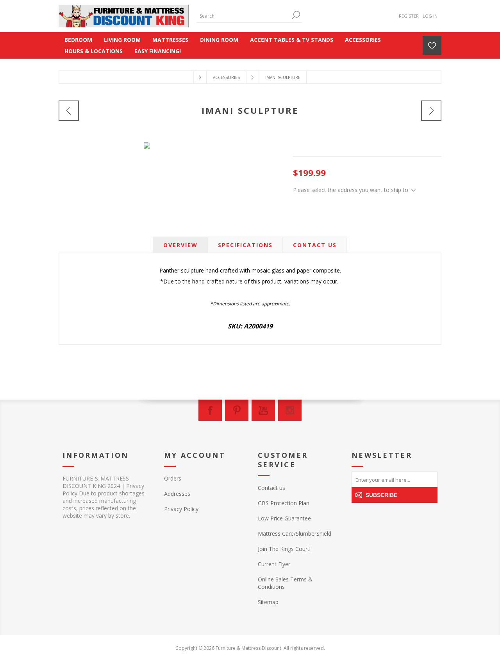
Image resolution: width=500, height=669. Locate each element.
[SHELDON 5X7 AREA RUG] (431, 110)
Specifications (245, 245)
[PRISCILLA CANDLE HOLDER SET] (69, 110)
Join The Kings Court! (284, 548)
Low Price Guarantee (284, 518)
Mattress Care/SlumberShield (294, 533)
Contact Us (315, 245)
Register (409, 16)
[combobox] (243, 15)
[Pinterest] (236, 410)
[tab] (180, 245)
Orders (172, 478)
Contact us (271, 487)
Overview (180, 245)
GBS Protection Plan (283, 503)
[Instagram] (290, 410)
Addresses (177, 493)
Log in (430, 16)
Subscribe (381, 495)
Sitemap (268, 602)
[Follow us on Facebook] (210, 410)
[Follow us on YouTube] (263, 410)
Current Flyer (274, 564)
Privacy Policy (181, 509)
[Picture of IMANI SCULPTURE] (147, 140)
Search (296, 15)
